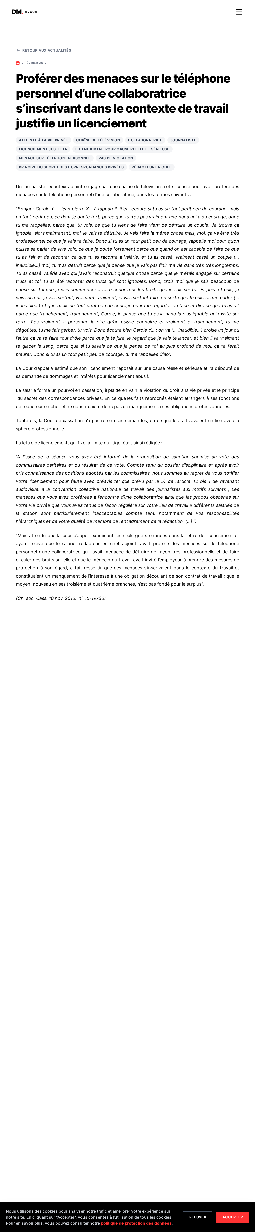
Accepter (232, 1217)
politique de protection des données (136, 1223)
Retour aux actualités (46, 50)
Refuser (197, 1217)
